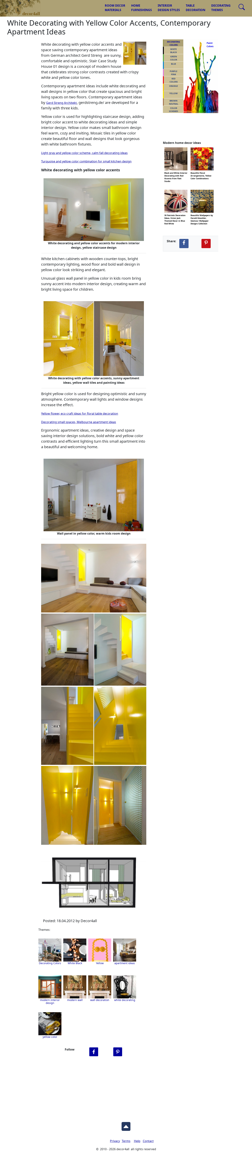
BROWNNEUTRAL (173, 102)
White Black (75, 963)
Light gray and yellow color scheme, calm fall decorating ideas (84, 153)
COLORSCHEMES (173, 110)
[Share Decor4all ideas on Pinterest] (206, 243)
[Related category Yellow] (99, 950)
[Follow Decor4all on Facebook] (93, 1052)
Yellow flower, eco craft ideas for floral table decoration (79, 414)
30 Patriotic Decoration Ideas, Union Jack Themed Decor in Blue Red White (175, 215)
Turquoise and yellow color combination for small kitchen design (86, 161)
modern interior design (50, 1001)
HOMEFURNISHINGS (141, 7)
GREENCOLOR (173, 58)
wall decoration (99, 1000)
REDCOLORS (174, 80)
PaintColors (209, 44)
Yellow (100, 963)
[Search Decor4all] (241, 7)
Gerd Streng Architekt (61, 103)
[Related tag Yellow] (124, 950)
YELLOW (173, 93)
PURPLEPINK (173, 73)
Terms (126, 1141)
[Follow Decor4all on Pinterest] (117, 1052)
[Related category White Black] (74, 950)
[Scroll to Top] (126, 1125)
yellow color (50, 1037)
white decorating (124, 1000)
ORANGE (173, 86)
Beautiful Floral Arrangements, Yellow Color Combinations (201, 173)
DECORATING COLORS (173, 43)
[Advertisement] (126, 1088)
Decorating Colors (50, 963)
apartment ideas (124, 963)
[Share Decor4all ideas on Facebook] (184, 243)
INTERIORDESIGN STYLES (169, 7)
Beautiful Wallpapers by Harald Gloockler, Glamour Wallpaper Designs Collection (202, 215)
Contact (148, 1141)
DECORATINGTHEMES (221, 7)
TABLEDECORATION (195, 7)
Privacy (115, 1141)
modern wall (75, 1000)
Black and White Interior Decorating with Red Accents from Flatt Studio (175, 173)
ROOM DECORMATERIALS (115, 7)
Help (137, 1141)
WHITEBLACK (173, 51)
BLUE (173, 63)
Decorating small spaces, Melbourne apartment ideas (78, 422)
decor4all (23, 5)
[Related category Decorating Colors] (49, 950)
